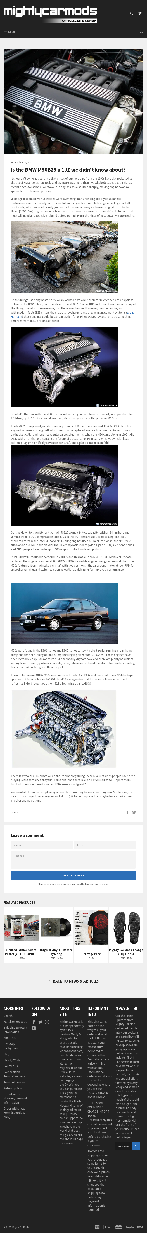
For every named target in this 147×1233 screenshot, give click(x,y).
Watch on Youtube (15, 1022)
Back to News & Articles (75, 981)
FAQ (6, 1054)
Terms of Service (14, 1082)
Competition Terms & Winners (14, 1074)
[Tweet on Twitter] (134, 812)
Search (8, 1016)
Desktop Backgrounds (12, 1046)
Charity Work (12, 1060)
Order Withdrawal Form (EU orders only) (15, 1113)
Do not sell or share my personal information (15, 1098)
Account (139, 32)
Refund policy (13, 1088)
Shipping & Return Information (15, 1030)
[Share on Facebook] (127, 812)
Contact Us (11, 1066)
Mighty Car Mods (20, 1227)
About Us (10, 1038)
